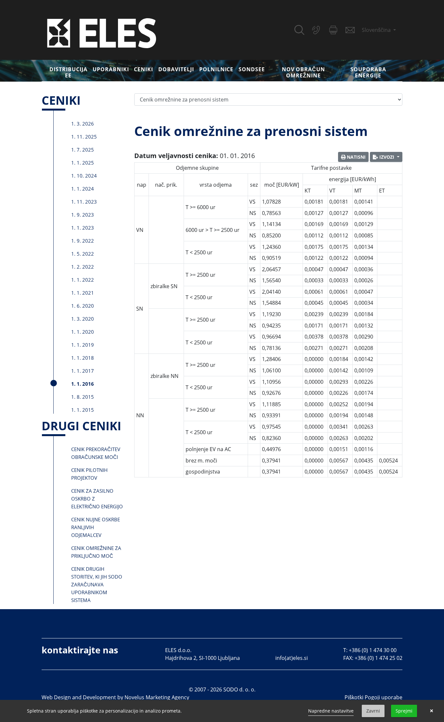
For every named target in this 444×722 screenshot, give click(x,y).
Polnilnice (216, 69)
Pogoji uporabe (383, 697)
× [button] (431, 711)
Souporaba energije (368, 72)
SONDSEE (252, 69)
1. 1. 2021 (82, 292)
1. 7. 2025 (82, 149)
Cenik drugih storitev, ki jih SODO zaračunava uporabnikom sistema (96, 584)
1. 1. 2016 (82, 384)
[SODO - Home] (102, 32)
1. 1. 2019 (82, 344)
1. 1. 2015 (82, 410)
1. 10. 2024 (84, 175)
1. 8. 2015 (82, 397)
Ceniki (143, 69)
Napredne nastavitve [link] (331, 711)
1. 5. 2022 (82, 253)
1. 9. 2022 (82, 240)
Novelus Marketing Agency (156, 697)
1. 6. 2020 (82, 305)
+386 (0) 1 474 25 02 (378, 658)
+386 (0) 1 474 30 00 (373, 650)
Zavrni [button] (373, 711)
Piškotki (354, 697)
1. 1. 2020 (82, 331)
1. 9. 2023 (82, 214)
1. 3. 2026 (82, 123)
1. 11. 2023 (84, 201)
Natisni (356, 157)
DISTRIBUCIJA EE (68, 72)
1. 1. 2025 (82, 162)
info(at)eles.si (291, 658)
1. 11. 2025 (84, 136)
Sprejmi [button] (404, 711)
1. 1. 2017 (82, 371)
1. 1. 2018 (82, 357)
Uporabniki (111, 69)
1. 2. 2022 (82, 266)
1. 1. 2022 (82, 279)
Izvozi (387, 157)
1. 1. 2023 (82, 227)
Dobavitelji (176, 69)
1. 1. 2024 (82, 188)
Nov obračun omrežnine (303, 72)
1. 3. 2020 (82, 318)
